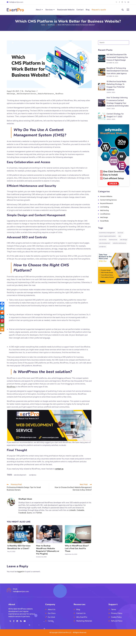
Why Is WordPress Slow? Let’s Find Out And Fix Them (77, 548)
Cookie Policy (116, 617)
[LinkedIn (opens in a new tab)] (122, 2)
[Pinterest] (2, 321)
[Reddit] (2, 312)
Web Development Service (26, 94)
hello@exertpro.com (21, 591)
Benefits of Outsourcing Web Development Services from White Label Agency (117, 71)
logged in (21, 572)
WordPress (59, 94)
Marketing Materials (84, 621)
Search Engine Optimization (107, 236)
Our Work (51, 617)
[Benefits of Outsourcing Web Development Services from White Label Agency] (101, 71)
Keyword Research (106, 203)
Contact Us (80, 613)
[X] (10, 621)
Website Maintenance (46, 94)
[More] (2, 329)
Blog (78, 609)
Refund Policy (116, 621)
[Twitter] (2, 308)
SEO (119, 236)
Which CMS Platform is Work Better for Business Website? (76, 25)
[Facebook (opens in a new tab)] (119, 2)
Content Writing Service (108, 200)
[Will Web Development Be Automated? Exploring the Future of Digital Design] (101, 58)
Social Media (104, 221)
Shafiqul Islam (30, 91)
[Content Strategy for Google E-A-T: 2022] (101, 116)
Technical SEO (113, 239)
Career (50, 621)
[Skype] (21, 621)
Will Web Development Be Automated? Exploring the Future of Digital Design (117, 57)
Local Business (105, 214)
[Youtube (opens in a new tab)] (128, 2)
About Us (51, 609)
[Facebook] (2, 304)
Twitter (39, 513)
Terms (113, 609)
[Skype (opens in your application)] (125, 2)
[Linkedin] (2, 317)
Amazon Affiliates (106, 196)
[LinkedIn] (17, 621)
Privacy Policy (116, 613)
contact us (59, 469)
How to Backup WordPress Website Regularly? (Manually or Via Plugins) (47, 549)
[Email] (2, 325)
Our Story (52, 613)
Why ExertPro (81, 617)
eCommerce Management (107, 232)
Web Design (11, 94)
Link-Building (104, 207)
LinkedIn (72, 510)
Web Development (20, 475)
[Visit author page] (11, 502)
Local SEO (120, 232)
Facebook (22, 513)
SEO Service (102, 239)
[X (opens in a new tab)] (116, 2)
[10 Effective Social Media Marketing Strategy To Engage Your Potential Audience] (101, 86)
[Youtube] (25, 621)
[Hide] (1, 333)
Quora (29, 513)
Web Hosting (104, 210)
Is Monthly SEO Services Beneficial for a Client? (18, 547)
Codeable (80, 510)
